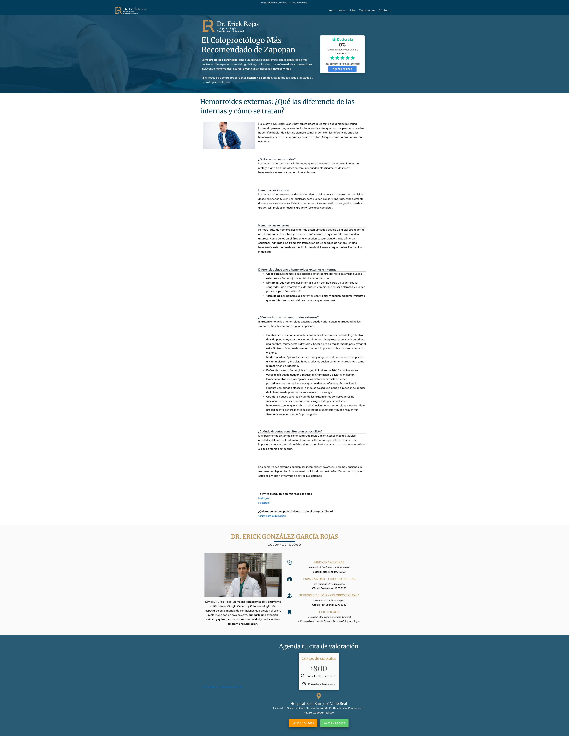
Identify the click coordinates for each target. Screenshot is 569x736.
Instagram (264, 498)
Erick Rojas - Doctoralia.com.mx (223, 687)
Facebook (264, 502)
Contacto (385, 10)
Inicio (332, 10)
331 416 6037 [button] (336, 723)
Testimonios (367, 10)
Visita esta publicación (272, 516)
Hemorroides (347, 10)
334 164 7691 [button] (305, 723)
